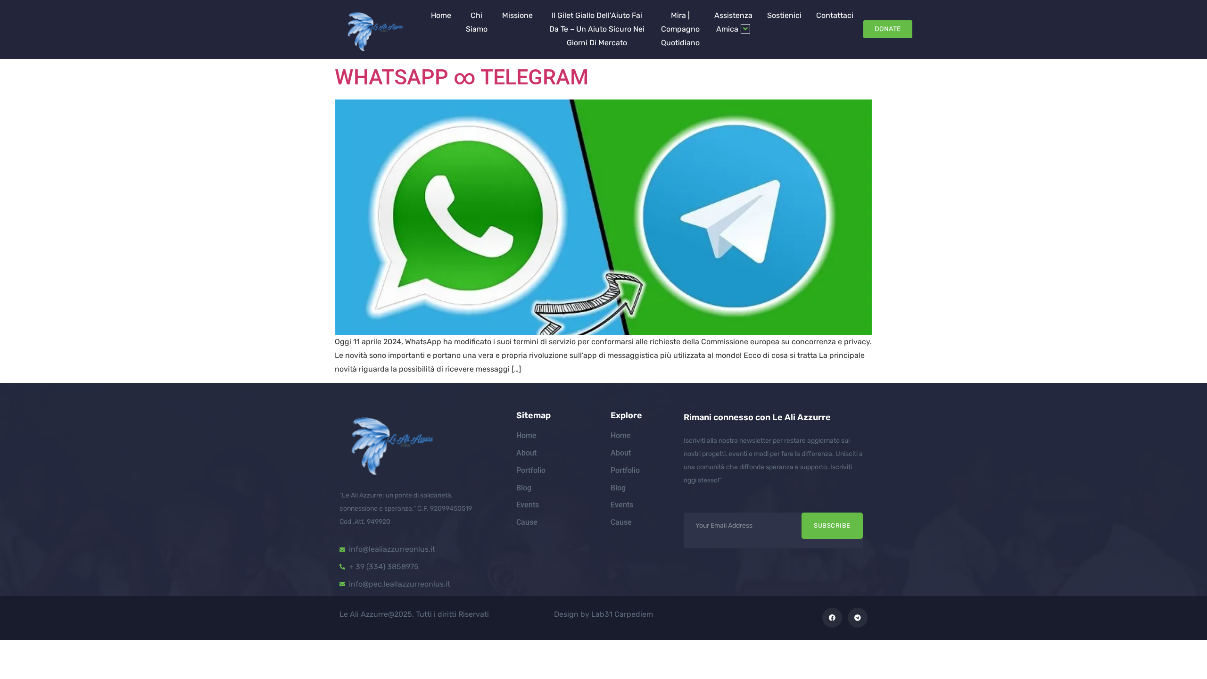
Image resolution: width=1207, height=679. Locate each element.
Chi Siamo (477, 22)
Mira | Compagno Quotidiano (680, 29)
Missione (517, 15)
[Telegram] (858, 618)
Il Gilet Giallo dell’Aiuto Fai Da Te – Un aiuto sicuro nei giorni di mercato (597, 29)
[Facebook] (832, 618)
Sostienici (784, 15)
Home (441, 15)
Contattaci (834, 15)
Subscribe (832, 525)
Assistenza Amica (733, 22)
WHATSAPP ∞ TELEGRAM (461, 77)
